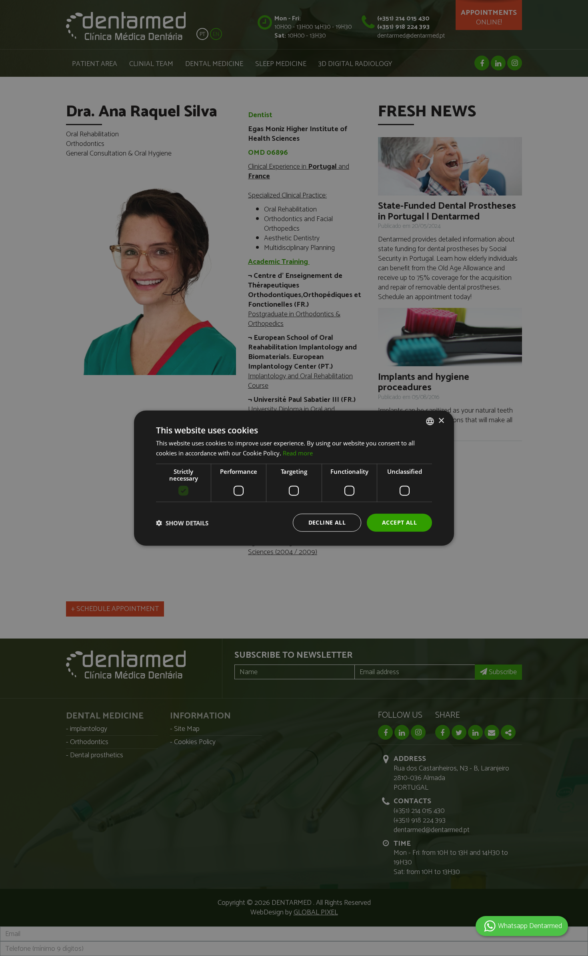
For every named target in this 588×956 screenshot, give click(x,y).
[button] (182, 522)
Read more (298, 453)
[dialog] (294, 478)
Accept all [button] (399, 522)
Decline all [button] (327, 522)
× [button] (441, 421)
